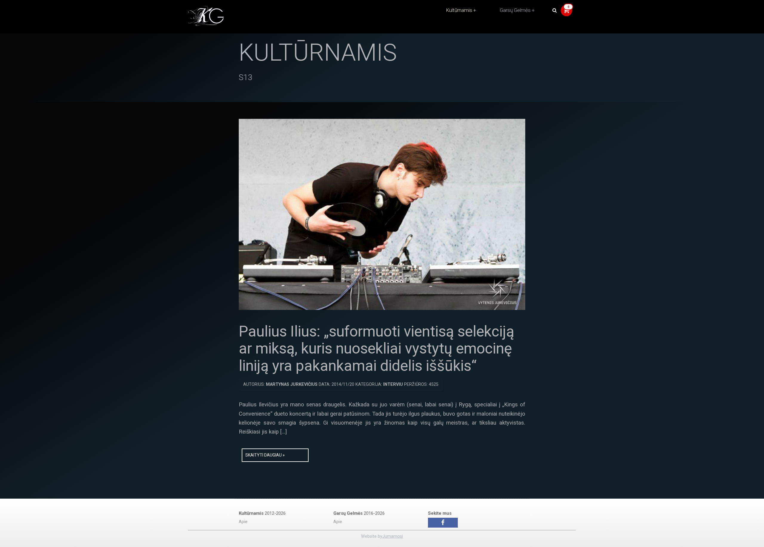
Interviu (393, 384)
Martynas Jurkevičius (292, 384)
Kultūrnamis (459, 10)
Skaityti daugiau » (265, 455)
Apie (243, 521)
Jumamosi (392, 536)
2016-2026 (359, 513)
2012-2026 (262, 513)
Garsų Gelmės (515, 10)
